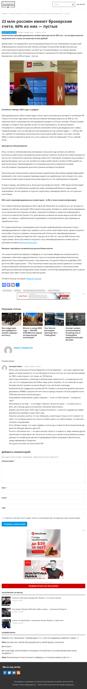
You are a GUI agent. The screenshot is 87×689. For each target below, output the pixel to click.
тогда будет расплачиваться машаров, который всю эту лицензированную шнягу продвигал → (39, 651)
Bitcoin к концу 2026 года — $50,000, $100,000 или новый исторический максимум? (32, 333)
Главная (4, 14)
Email (4, 498)
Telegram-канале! (33, 278)
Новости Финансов (16, 14)
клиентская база (53, 290)
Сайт (4, 508)
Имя (4, 488)
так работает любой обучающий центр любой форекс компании (35, 642)
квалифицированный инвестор (34, 290)
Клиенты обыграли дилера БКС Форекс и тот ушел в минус (36, 598)
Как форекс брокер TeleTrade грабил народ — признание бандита (39, 609)
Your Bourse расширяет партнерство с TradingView (51, 331)
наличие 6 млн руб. (27, 242)
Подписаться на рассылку (44, 586)
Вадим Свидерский (25, 32)
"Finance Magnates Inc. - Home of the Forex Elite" (37, 685)
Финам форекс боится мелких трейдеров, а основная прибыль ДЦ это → (39, 657)
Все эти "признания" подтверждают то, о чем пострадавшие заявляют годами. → (42, 638)
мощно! (8, 646)
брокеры (17, 290)
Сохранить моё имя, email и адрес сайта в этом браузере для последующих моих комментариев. (42, 518)
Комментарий (8, 461)
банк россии (7, 290)
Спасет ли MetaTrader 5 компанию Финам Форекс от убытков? (38, 620)
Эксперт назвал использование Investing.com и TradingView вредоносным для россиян (74, 334)
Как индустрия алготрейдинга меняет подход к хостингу (10, 331)
